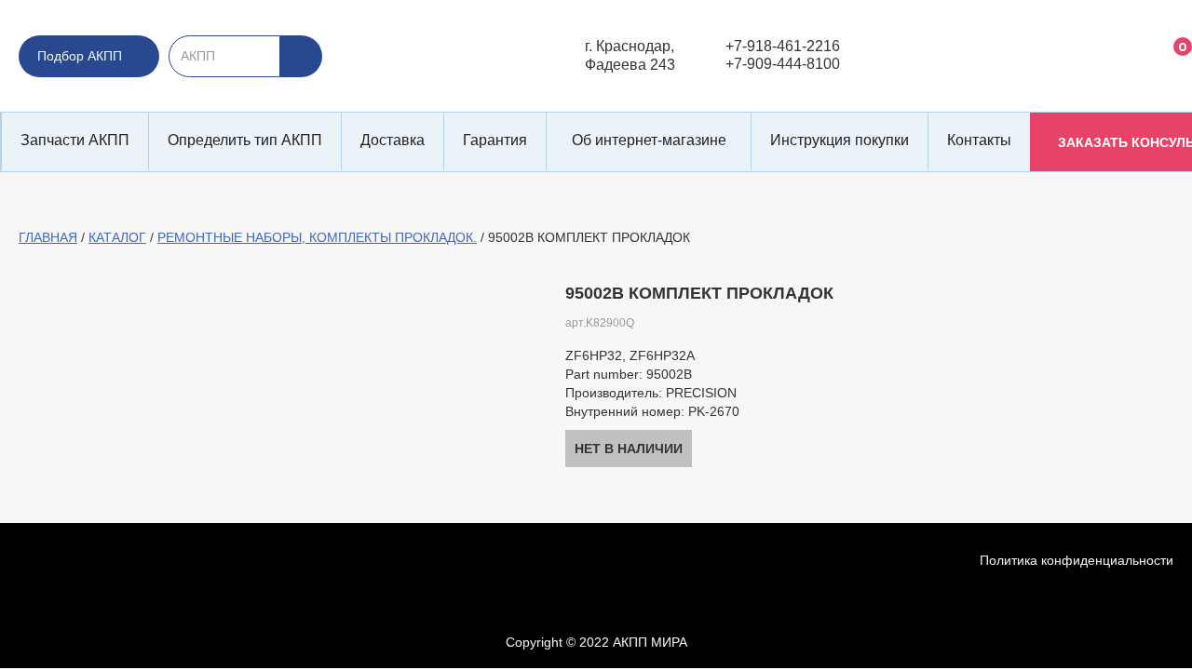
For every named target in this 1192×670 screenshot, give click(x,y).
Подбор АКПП (79, 55)
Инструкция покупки (839, 140)
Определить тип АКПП (245, 140)
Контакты (979, 140)
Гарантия (495, 140)
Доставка (392, 140)
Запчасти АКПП (74, 140)
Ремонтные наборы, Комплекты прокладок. (317, 237)
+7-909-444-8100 (782, 64)
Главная (48, 237)
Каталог (117, 237)
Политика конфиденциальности (1076, 560)
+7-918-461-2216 (782, 46)
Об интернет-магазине (649, 140)
